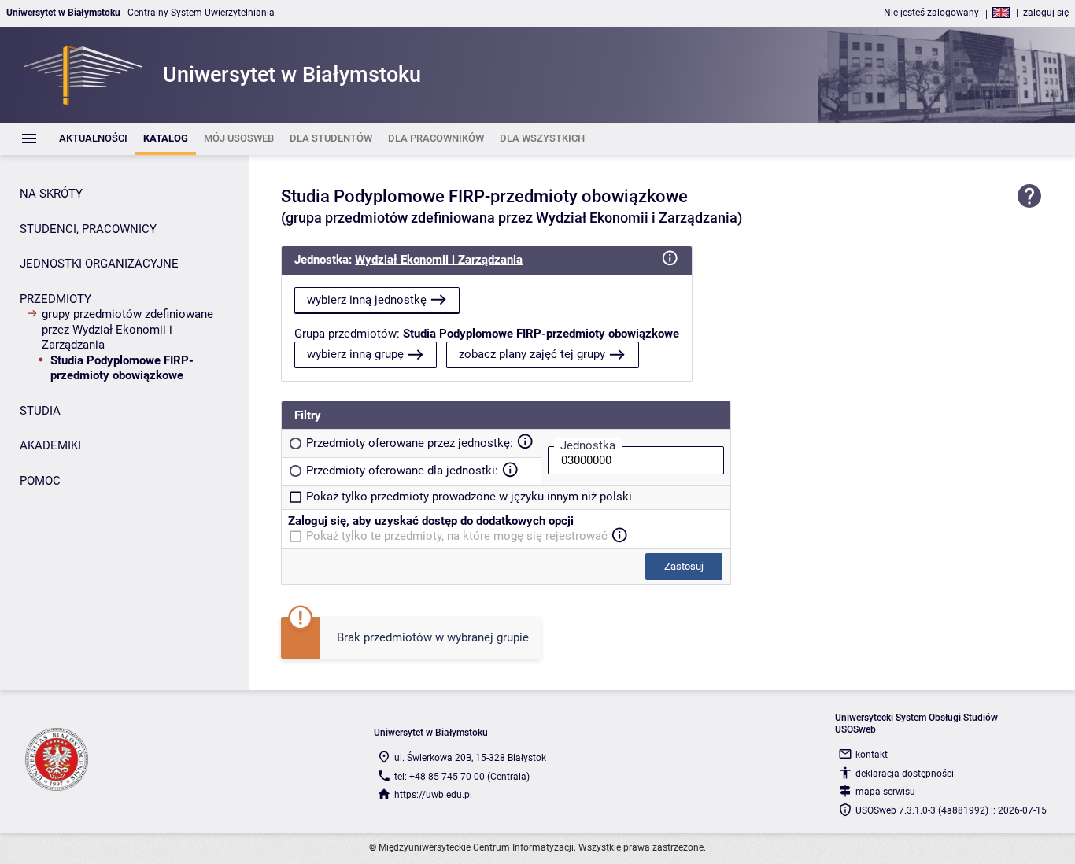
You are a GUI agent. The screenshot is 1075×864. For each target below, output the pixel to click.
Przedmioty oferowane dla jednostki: (402, 470)
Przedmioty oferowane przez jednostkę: (409, 443)
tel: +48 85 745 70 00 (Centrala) (462, 776)
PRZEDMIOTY (55, 299)
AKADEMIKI (50, 445)
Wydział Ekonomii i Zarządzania (439, 260)
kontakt (871, 754)
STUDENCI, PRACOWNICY (88, 229)
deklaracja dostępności (904, 773)
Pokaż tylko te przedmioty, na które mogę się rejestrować (457, 536)
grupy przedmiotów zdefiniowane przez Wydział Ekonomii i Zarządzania (127, 329)
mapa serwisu (885, 791)
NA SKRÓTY (51, 193)
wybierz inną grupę (355, 354)
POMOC (40, 481)
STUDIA (40, 411)
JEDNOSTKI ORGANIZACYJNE (99, 264)
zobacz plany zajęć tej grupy (532, 354)
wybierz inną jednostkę (367, 300)
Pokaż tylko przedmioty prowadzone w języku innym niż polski (469, 496)
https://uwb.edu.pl (433, 794)
